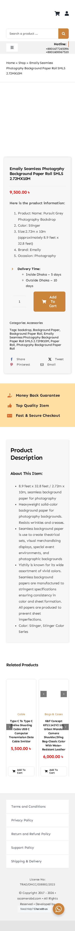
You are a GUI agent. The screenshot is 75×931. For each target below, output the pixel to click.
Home (10, 63)
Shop (22, 63)
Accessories (35, 323)
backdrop (24, 330)
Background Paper (46, 330)
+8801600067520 (57, 52)
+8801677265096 (57, 49)
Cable (21, 714)
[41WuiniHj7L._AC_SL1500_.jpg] (37, 124)
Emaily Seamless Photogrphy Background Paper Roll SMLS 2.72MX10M (34, 337)
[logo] (16, 4)
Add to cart (53, 301)
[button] (43, 694)
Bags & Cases (54, 714)
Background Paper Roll (26, 333)
